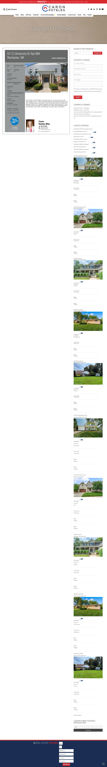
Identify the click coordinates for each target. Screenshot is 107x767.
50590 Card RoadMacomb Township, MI (80, 361)
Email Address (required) (79, 68)
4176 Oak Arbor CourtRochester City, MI (80, 207)
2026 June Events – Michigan (81, 108)
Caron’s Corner (72, 15)
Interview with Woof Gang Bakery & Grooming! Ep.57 (88, 112)
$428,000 (76, 144)
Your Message (77, 79)
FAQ (84, 15)
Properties (36, 15)
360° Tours (28, 15)
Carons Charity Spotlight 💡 (47, 15)
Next (80, 715)
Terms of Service (93, 91)
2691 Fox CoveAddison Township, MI (80, 259)
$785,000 (76, 139)
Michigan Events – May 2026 (81, 110)
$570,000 (76, 134)
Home (17, 15)
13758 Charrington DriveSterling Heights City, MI (80, 156)
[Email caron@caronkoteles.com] (4, 9)
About (22, 15)
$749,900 (76, 149)
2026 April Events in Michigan (82, 114)
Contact (89, 15)
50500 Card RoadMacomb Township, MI (80, 310)
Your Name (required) (79, 63)
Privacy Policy (82, 91)
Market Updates (61, 15)
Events (79, 15)
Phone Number (77, 74)
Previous (76, 715)
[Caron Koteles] (53, 8)
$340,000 (76, 129)
